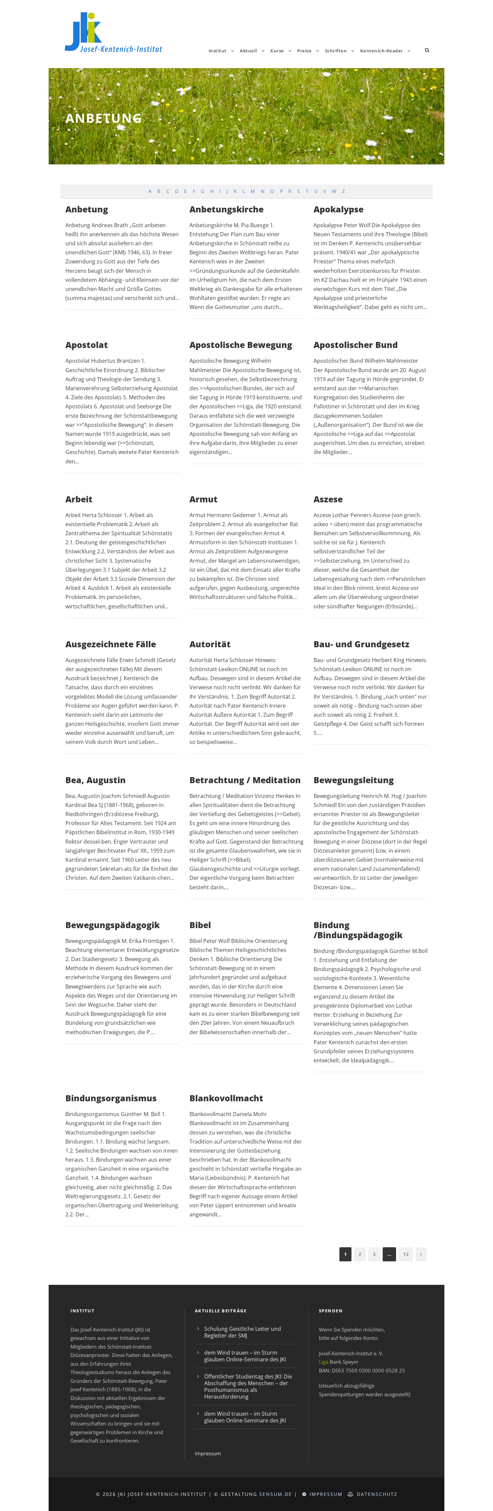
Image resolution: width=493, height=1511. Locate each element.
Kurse (277, 51)
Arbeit (79, 499)
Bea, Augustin (95, 780)
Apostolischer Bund (356, 344)
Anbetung (86, 209)
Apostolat (86, 344)
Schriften (336, 51)
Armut (203, 499)
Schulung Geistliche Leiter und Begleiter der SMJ (242, 1332)
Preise (304, 51)
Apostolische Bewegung (240, 344)
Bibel (200, 924)
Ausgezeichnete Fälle (110, 644)
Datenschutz (377, 1494)
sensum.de (275, 1494)
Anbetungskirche (226, 209)
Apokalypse (339, 209)
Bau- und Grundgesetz (361, 644)
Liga (323, 1361)
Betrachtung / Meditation (245, 780)
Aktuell (248, 51)
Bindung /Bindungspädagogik (358, 930)
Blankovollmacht (226, 1098)
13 (405, 1254)
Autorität (210, 644)
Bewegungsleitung (354, 780)
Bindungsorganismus (111, 1098)
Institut (218, 51)
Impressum (208, 1453)
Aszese (328, 499)
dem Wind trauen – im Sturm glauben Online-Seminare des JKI (245, 1356)
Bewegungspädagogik (112, 924)
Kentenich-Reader (381, 51)
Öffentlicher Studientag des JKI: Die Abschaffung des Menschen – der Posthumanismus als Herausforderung (248, 1386)
